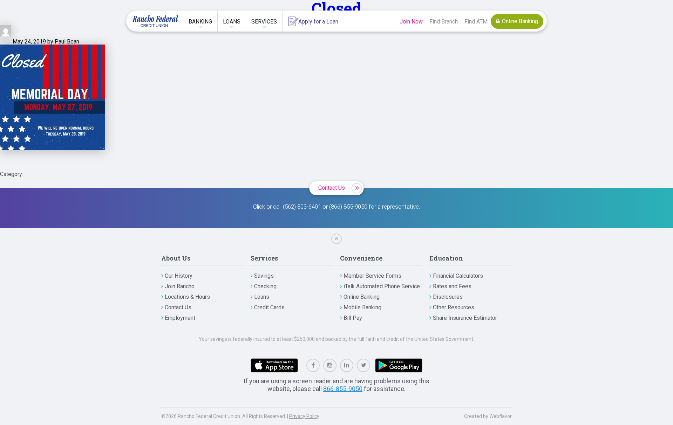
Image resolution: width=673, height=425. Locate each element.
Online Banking (519, 21)
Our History (178, 275)
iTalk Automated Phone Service (382, 286)
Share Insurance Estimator (465, 318)
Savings (264, 275)
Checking (265, 286)
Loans (231, 21)
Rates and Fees (452, 286)
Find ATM (476, 21)
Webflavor (500, 416)
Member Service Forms (372, 275)
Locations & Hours (187, 297)
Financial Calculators (458, 275)
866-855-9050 (342, 388)
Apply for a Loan (318, 21)
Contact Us (331, 187)
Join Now (411, 21)
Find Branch (443, 21)
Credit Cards (269, 307)
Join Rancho (180, 286)
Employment (180, 318)
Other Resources (453, 307)
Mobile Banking (362, 307)
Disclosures (448, 297)
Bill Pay (353, 318)
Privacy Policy (304, 416)
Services (264, 21)
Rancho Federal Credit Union (155, 21)
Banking (200, 21)
